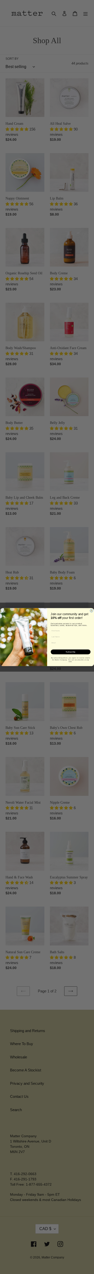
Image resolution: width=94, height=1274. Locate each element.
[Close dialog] (91, 610)
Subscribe (70, 652)
